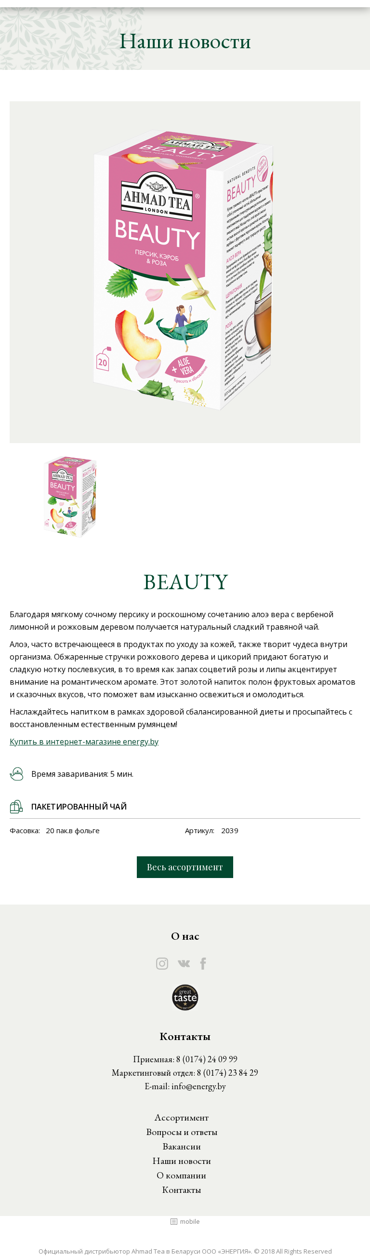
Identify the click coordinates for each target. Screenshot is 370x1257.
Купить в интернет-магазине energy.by (84, 741)
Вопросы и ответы (181, 1131)
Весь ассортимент (185, 867)
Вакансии (181, 1146)
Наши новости (181, 1160)
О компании (181, 1175)
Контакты (181, 1189)
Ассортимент (181, 1117)
